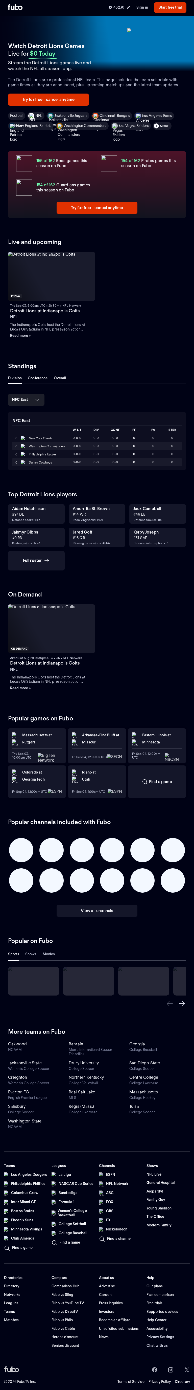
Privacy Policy (160, 1382)
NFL (38, 116)
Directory (182, 1382)
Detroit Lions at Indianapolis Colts (45, 310)
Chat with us (157, 1345)
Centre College (143, 1077)
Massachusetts (143, 1092)
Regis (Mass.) (81, 1106)
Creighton (17, 1077)
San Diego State (144, 1063)
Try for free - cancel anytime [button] (48, 99)
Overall (60, 378)
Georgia (137, 1044)
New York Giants (41, 438)
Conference (37, 378)
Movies (49, 954)
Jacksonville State (25, 1063)
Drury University (84, 1063)
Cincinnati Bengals (115, 116)
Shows (31, 954)
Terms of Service (130, 1382)
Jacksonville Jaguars (71, 116)
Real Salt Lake (82, 1092)
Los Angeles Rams (157, 116)
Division (15, 378)
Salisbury (17, 1106)
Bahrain (76, 1044)
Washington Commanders (85, 126)
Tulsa (134, 1106)
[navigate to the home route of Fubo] (15, 7)
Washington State (25, 1121)
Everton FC (18, 1092)
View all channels (97, 910)
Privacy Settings (160, 1337)
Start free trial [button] (170, 7)
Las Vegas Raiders (134, 126)
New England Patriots (34, 126)
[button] (170, 1004)
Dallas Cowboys (40, 462)
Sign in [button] (142, 7)
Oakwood (17, 1044)
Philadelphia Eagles (43, 454)
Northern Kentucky (86, 1077)
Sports (13, 954)
